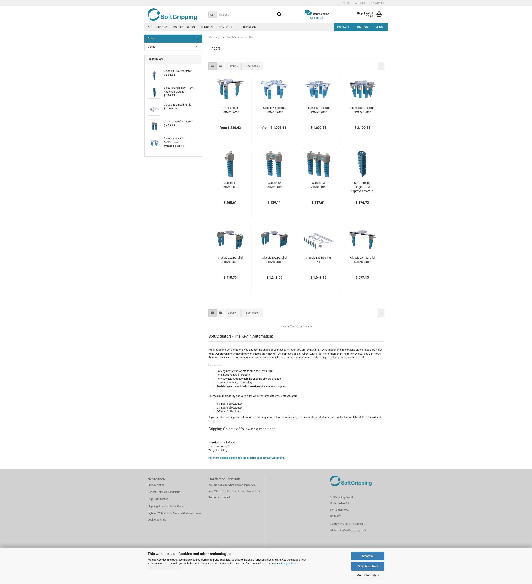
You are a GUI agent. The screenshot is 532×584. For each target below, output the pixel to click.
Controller (227, 27)
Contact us (316, 17)
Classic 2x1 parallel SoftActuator (362, 259)
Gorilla (151, 46)
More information (368, 575)
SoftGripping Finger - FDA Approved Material (362, 187)
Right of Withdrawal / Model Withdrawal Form (174, 513)
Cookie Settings (157, 519)
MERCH (380, 27)
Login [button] (361, 3)
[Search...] (279, 15)
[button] (345, 3)
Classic (152, 38)
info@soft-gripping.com (352, 530)
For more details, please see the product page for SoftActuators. (246, 457)
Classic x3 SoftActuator (318, 185)
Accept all (367, 556)
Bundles (207, 27)
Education (249, 27)
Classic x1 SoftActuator (230, 185)
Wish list (379, 3)
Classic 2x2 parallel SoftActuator (230, 259)
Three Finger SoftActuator (230, 110)
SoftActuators (184, 27)
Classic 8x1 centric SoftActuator (362, 110)
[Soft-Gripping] (175, 14)
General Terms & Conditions (164, 491)
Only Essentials (368, 566)
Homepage (362, 27)
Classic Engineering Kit (318, 259)
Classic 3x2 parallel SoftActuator (274, 259)
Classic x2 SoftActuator (274, 185)
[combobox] (233, 66)
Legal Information (158, 499)
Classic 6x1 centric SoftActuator (318, 110)
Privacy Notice (287, 563)
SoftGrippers (157, 27)
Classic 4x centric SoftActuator (274, 110)
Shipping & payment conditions (166, 506)
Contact (343, 27)
